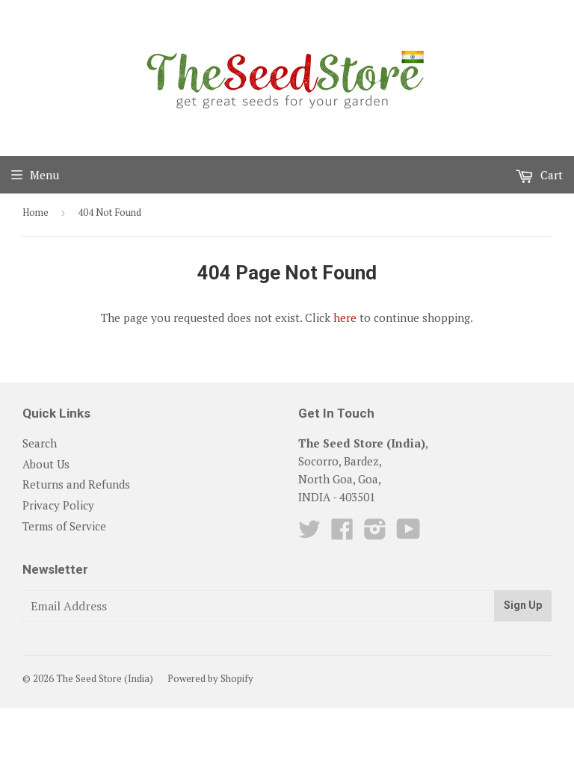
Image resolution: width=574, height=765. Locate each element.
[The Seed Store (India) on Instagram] (375, 533)
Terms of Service (64, 525)
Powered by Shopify (210, 678)
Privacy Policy (58, 505)
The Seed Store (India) (104, 678)
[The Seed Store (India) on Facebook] (342, 533)
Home (35, 212)
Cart (550, 174)
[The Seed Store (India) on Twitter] (309, 533)
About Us (46, 463)
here (345, 317)
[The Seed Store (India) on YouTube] (408, 533)
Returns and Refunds (76, 484)
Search (39, 443)
